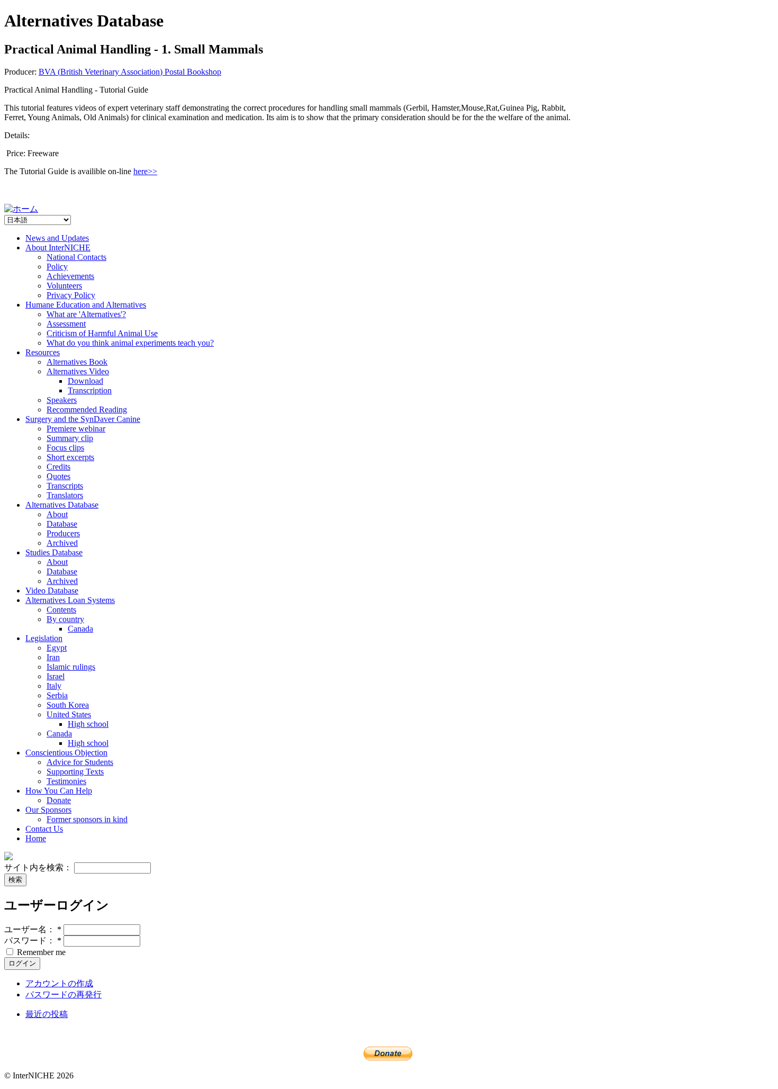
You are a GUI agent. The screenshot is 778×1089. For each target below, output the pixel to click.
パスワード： (32, 940)
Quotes (58, 476)
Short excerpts (70, 457)
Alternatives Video (78, 371)
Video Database (51, 590)
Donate (59, 800)
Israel (56, 676)
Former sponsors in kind (87, 819)
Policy (57, 266)
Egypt (57, 647)
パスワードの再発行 (63, 994)
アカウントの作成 (59, 983)
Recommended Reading (87, 409)
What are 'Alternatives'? (86, 314)
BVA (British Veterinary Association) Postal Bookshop (130, 71)
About (57, 514)
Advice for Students (80, 762)
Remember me (40, 952)
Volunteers (64, 285)
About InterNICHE (58, 247)
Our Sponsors (48, 809)
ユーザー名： (32, 929)
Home (35, 838)
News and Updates (57, 237)
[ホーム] (21, 208)
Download (85, 380)
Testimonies (66, 781)
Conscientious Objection (66, 752)
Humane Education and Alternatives (85, 304)
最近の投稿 (46, 1014)
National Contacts (76, 257)
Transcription (90, 390)
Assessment (66, 323)
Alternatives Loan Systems (70, 600)
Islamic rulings (71, 666)
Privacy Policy (71, 295)
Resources (42, 352)
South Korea (68, 704)
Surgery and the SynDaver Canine (82, 419)
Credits (58, 466)
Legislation (43, 638)
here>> (145, 171)
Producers (63, 533)
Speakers (62, 399)
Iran (53, 657)
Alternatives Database (61, 504)
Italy (54, 685)
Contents (61, 609)
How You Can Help (58, 790)
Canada (80, 628)
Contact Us (44, 828)
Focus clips (65, 447)
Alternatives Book (77, 361)
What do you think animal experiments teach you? (130, 342)
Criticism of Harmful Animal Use (102, 333)
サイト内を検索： (39, 867)
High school (88, 723)
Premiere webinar (76, 428)
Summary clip (70, 438)
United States (69, 714)
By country (65, 619)
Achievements (70, 276)
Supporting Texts (75, 771)
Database (62, 523)
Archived (62, 542)
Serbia (57, 695)
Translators (65, 495)
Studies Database (54, 552)
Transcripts (65, 485)
